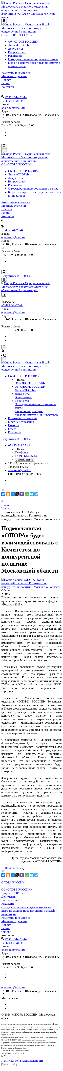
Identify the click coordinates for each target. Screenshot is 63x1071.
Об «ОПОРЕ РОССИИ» (23, 41)
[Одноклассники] (8, 494)
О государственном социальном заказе (33, 59)
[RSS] (2, 501)
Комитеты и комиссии (15, 917)
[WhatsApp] (27, 494)
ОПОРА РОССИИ (13, 882)
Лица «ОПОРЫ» (19, 45)
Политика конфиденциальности (22, 1060)
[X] (17, 494)
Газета (5, 928)
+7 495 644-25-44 (16, 97)
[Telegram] (36, 494)
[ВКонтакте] (3, 494)
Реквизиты (15, 55)
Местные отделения (14, 921)
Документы (15, 48)
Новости (6, 924)
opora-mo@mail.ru (13, 107)
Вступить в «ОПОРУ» (15, 13)
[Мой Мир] (13, 494)
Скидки (6, 931)
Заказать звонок (24, 459)
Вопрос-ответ (17, 52)
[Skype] (32, 494)
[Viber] (22, 494)
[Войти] (2, 351)
